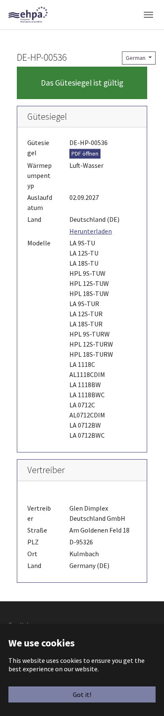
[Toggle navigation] (148, 15)
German (136, 58)
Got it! (82, 694)
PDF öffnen (84, 153)
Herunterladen (90, 231)
